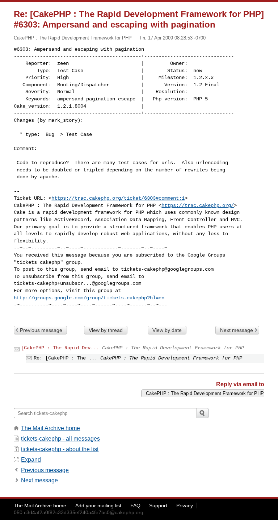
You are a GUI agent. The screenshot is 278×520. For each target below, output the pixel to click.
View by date (167, 330)
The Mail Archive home (50, 428)
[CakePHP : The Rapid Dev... (60, 348)
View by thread (106, 330)
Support (158, 505)
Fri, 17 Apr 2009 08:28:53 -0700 (173, 38)
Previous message (41, 330)
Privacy (184, 505)
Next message (236, 330)
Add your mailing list (98, 505)
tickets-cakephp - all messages (60, 439)
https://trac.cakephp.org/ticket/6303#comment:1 (118, 198)
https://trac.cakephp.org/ (197, 205)
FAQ (135, 505)
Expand (31, 460)
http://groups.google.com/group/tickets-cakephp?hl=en (89, 298)
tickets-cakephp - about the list (59, 449)
